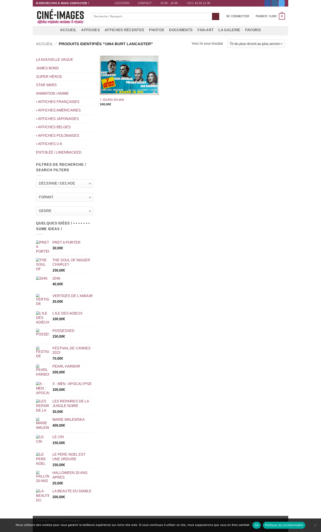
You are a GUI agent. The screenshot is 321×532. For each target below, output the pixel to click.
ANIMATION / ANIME (52, 93)
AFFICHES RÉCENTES (124, 30)
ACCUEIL (68, 30)
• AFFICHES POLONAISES (57, 135)
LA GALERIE (229, 30)
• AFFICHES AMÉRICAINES (58, 110)
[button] (237, 16)
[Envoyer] (215, 16)
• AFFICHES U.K (49, 144)
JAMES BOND (47, 68)
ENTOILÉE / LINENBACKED (58, 152)
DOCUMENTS (181, 30)
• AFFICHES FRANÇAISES (57, 102)
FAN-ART (205, 30)
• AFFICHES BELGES (53, 127)
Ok (257, 525)
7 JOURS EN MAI (112, 99)
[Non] (315, 526)
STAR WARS (46, 85)
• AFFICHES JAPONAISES (57, 119)
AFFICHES (90, 30)
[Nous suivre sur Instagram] (274, 3)
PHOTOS (156, 30)
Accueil (44, 43)
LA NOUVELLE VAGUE (54, 60)
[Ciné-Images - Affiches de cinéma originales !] (60, 16)
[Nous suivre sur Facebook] (267, 3)
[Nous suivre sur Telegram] (281, 3)
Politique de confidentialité (284, 525)
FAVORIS (253, 30)
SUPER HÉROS (49, 77)
